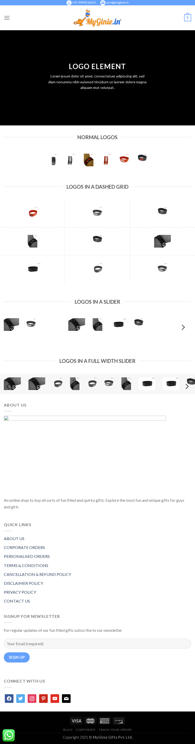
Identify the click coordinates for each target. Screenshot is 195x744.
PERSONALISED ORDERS (27, 556)
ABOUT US (14, 538)
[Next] (182, 327)
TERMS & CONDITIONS (26, 565)
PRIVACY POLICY (20, 592)
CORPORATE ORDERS (24, 547)
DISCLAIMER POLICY (23, 583)
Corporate (86, 730)
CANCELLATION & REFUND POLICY (37, 574)
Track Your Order (115, 730)
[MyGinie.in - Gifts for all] (97, 17)
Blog (67, 730)
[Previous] (12, 327)
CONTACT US (17, 601)
